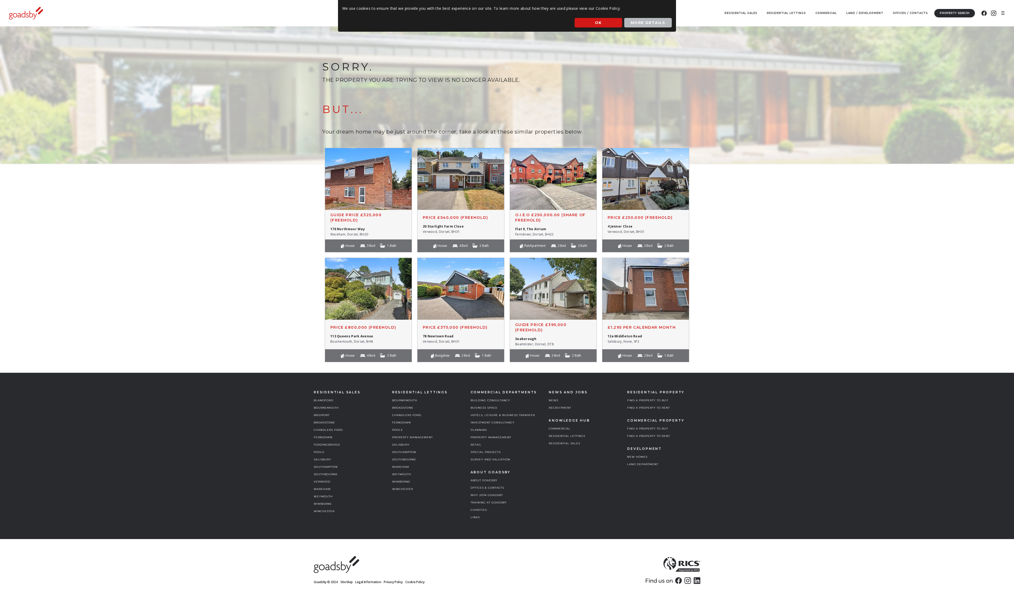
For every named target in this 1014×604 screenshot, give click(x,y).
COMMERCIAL (559, 428)
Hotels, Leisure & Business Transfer (503, 415)
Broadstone (324, 422)
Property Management (412, 437)
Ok (598, 22)
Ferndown (323, 437)
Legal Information (368, 582)
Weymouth (323, 496)
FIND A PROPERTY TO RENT (648, 407)
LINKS (475, 517)
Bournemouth (326, 407)
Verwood (322, 481)
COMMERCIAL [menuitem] (826, 13)
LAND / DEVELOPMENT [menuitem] (864, 13)
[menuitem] (984, 13)
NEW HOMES (637, 457)
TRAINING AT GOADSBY (489, 502)
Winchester (324, 511)
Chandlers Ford (328, 430)
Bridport (322, 415)
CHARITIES (479, 510)
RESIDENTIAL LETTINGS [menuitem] (786, 13)
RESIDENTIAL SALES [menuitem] (741, 13)
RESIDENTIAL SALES (564, 443)
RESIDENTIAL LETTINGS (567, 436)
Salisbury (322, 459)
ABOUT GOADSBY (484, 480)
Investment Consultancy (493, 422)
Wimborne (323, 504)
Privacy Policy (393, 582)
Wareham (322, 489)
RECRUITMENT (560, 407)
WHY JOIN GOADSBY (487, 495)
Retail (476, 444)
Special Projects (486, 452)
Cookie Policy (414, 582)
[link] (678, 580)
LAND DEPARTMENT (642, 464)
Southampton (326, 467)
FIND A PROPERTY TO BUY (647, 400)
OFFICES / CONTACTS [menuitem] (910, 13)
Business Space (484, 407)
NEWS (553, 400)
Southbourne (326, 474)
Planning (479, 430)
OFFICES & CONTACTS (487, 487)
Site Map (346, 582)
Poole (319, 452)
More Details (648, 22)
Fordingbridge (327, 444)
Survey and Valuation (490, 459)
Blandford (323, 400)
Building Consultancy (490, 400)
